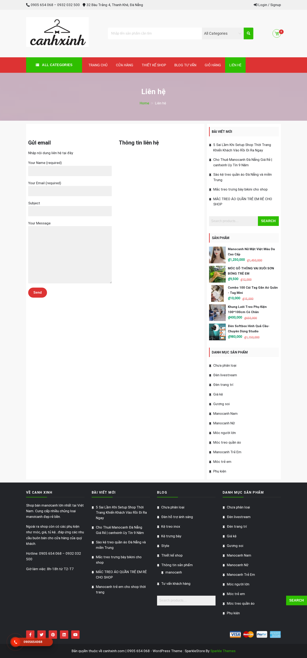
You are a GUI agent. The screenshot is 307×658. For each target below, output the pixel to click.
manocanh (173, 572)
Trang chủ (98, 65)
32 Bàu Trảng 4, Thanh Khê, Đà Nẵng (114, 5)
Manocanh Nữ (224, 423)
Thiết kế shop (154, 65)
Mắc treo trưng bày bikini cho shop (240, 189)
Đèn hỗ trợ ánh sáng (177, 517)
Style (165, 546)
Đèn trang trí (223, 385)
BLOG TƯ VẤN (185, 65)
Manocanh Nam (225, 413)
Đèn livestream (225, 375)
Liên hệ (235, 65)
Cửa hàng (124, 65)
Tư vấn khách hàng (175, 583)
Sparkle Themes (223, 651)
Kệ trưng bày (171, 536)
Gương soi (221, 404)
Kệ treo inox (170, 526)
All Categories (57, 65)
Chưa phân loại (224, 365)
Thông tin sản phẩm (177, 565)
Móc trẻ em (222, 462)
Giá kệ (218, 394)
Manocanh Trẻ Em (227, 452)
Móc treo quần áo (227, 442)
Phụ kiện (219, 471)
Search (268, 221)
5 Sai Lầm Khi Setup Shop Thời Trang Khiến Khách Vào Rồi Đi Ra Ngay (121, 512)
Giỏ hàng (213, 65)
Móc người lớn (224, 433)
